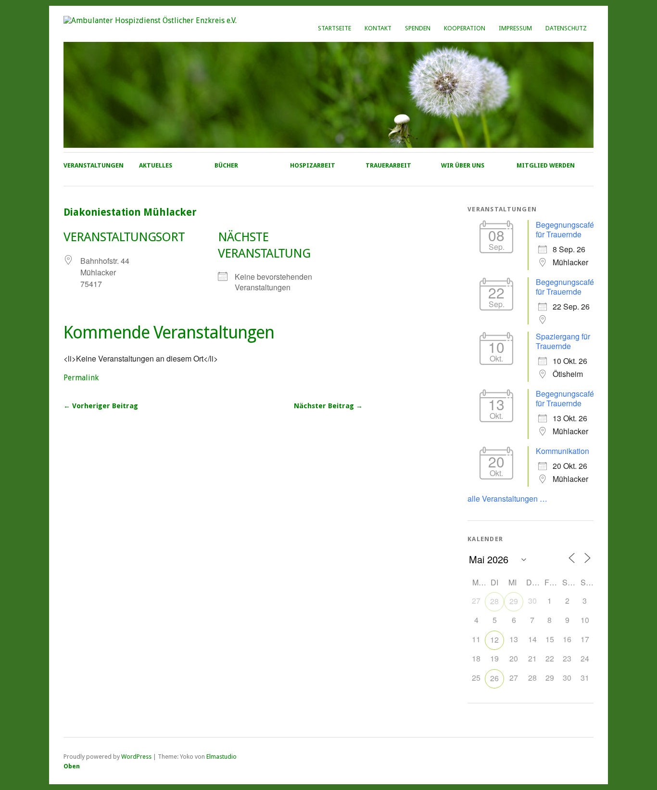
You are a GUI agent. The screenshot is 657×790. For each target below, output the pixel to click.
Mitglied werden (546, 165)
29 (513, 601)
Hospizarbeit (312, 165)
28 (494, 601)
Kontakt (378, 28)
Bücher (226, 165)
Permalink (81, 377)
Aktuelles (155, 165)
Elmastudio (221, 756)
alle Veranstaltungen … (507, 498)
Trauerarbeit (388, 165)
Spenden (417, 28)
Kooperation (464, 28)
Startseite (334, 28)
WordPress (136, 756)
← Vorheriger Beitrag (100, 406)
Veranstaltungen (93, 165)
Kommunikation (562, 450)
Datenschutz (566, 28)
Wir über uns (462, 165)
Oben (71, 766)
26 (494, 678)
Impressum (515, 28)
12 (494, 639)
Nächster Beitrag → (328, 406)
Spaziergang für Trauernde (563, 341)
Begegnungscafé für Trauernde (565, 229)
